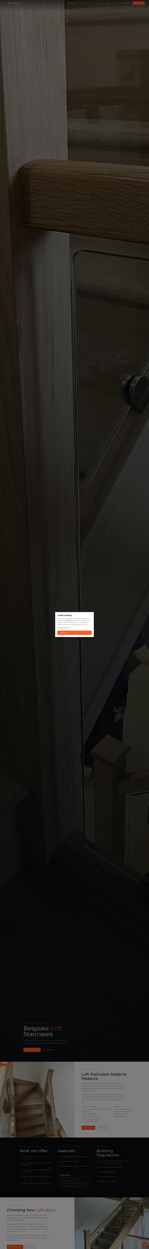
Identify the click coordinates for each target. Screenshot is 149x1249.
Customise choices (63, 627)
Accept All (64, 633)
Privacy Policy (84, 624)
